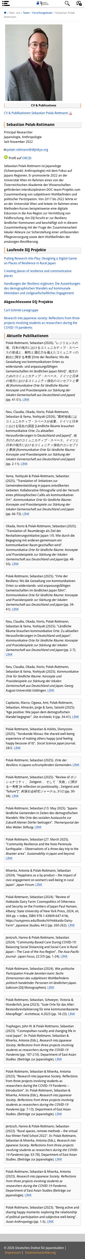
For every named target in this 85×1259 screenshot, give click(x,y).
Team (26, 12)
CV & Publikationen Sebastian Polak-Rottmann (36, 113)
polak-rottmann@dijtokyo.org (27, 150)
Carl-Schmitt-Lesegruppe (21, 310)
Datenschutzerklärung (40, 1252)
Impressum (13, 1252)
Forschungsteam (42, 12)
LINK (26, 400)
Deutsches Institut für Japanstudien (42, 3)
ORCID (26, 158)
